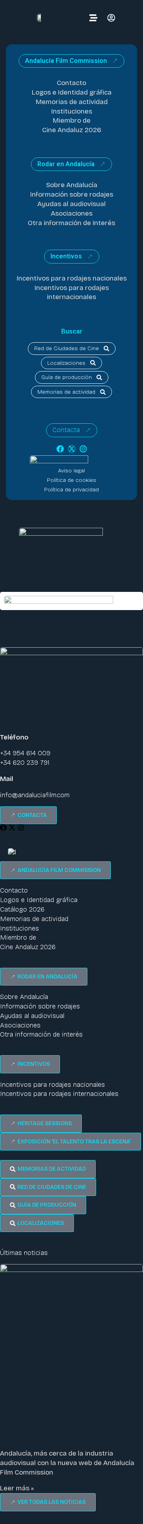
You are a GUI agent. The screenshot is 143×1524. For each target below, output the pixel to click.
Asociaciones (72, 213)
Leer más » (17, 1488)
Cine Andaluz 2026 (71, 130)
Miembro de (72, 120)
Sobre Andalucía (71, 185)
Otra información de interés (71, 223)
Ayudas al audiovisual (71, 204)
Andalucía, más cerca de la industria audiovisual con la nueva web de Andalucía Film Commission (67, 1463)
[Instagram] (83, 449)
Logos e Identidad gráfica (72, 92)
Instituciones (71, 111)
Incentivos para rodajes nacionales (72, 278)
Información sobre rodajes (71, 194)
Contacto (71, 83)
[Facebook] (60, 449)
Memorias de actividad (72, 102)
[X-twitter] (71, 449)
